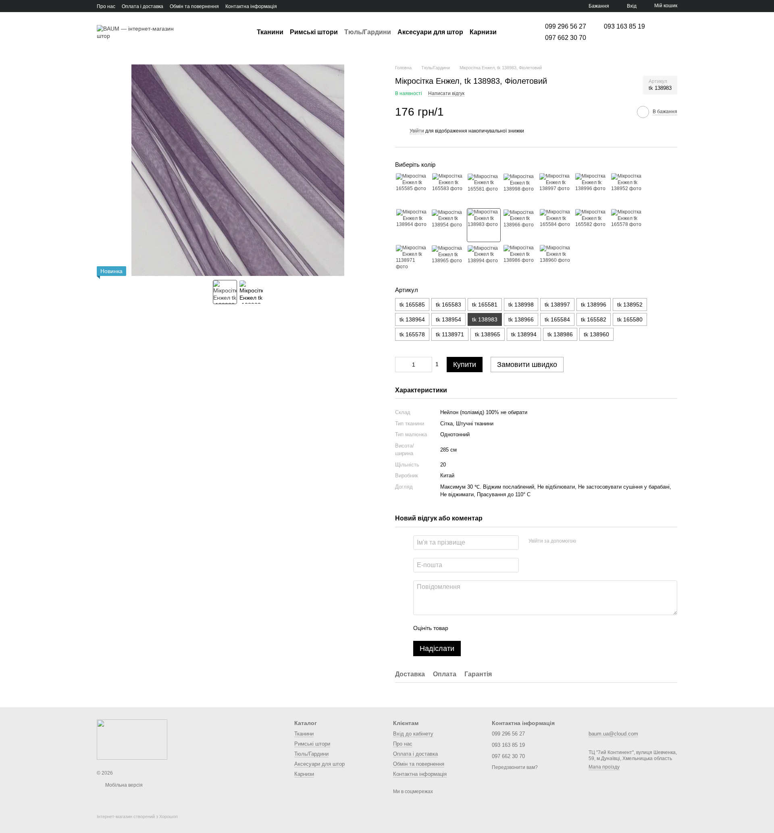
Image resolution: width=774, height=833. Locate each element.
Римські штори (314, 32)
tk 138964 (412, 319)
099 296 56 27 (565, 26)
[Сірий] (555, 261)
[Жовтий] (520, 225)
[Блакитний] (520, 189)
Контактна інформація (251, 6)
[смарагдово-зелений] (591, 189)
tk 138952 (630, 304)
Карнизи (483, 32)
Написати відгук (446, 93)
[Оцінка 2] (474, 628)
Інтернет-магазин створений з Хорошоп (137, 816)
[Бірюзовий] (484, 189)
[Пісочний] (412, 189)
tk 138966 (521, 319)
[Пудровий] (412, 225)
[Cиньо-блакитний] (484, 261)
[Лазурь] (627, 225)
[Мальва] (412, 261)
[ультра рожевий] (448, 261)
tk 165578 (412, 334)
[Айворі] (448, 225)
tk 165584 (557, 319)
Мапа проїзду (604, 767)
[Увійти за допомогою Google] (598, 541)
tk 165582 (593, 319)
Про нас (106, 6)
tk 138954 (448, 319)
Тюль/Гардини (367, 32)
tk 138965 (487, 334)
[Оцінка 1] (461, 628)
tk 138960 (596, 334)
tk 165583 (448, 304)
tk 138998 (521, 304)
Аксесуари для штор (430, 32)
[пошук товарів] (511, 32)
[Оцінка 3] (487, 628)
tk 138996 (593, 304)
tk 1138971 (450, 334)
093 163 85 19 (624, 26)
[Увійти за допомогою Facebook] (585, 541)
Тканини (270, 32)
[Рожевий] (448, 189)
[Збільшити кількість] (426, 364)
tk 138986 (560, 334)
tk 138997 (557, 304)
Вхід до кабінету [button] (413, 734)
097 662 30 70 (565, 38)
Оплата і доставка (142, 6)
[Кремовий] (627, 189)
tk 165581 (484, 304)
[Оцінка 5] (513, 628)
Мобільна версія (123, 785)
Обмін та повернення (194, 6)
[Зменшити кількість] (401, 364)
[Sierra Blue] (520, 261)
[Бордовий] (591, 225)
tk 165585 (412, 304)
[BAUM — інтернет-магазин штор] (132, 739)
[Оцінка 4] (500, 628)
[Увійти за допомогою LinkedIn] (611, 541)
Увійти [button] (417, 131)
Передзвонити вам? (515, 767)
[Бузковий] (555, 225)
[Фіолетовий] (484, 225)
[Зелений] (555, 189)
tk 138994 (524, 334)
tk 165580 (630, 319)
